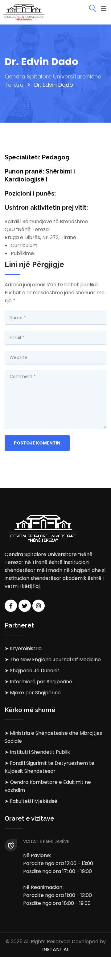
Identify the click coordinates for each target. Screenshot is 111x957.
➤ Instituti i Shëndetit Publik (37, 752)
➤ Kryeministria (23, 648)
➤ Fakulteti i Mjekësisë (31, 801)
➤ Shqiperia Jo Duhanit (32, 670)
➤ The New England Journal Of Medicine (53, 659)
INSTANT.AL (55, 949)
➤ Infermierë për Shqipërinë (38, 681)
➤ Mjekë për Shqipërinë (33, 692)
